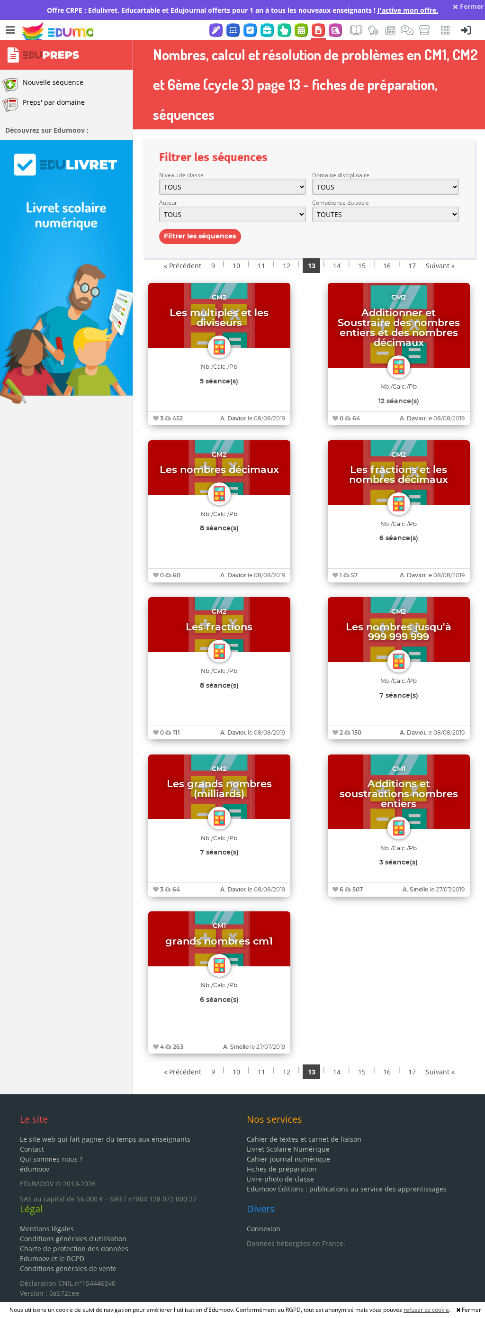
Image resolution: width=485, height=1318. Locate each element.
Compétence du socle (340, 202)
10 (236, 265)
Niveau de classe (181, 175)
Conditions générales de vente (68, 1268)
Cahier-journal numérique (288, 1158)
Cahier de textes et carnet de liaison (304, 1139)
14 (337, 265)
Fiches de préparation (281, 1168)
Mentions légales (47, 1228)
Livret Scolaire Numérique (288, 1149)
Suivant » (440, 265)
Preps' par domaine (54, 102)
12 (286, 265)
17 (412, 265)
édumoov (34, 1168)
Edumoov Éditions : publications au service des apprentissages (347, 1188)
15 (362, 265)
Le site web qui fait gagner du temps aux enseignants (105, 1139)
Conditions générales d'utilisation (73, 1238)
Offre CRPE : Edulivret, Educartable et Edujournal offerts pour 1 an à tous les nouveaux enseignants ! (242, 10)
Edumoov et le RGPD (52, 1258)
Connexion (263, 1228)
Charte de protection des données (74, 1248)
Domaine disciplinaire (340, 175)
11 (261, 265)
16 (387, 265)
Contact (32, 1149)
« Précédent (182, 265)
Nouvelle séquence (53, 82)
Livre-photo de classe (280, 1178)
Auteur (168, 202)
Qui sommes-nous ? (51, 1158)
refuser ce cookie (426, 1310)
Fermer (471, 6)
